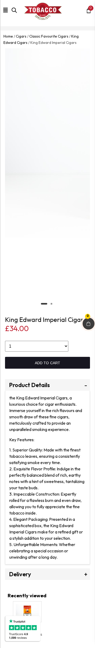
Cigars (21, 36)
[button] (6, 10)
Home (8, 36)
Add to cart (47, 363)
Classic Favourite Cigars (48, 36)
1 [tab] (44, 304)
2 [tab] (51, 304)
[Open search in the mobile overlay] (13, 13)
